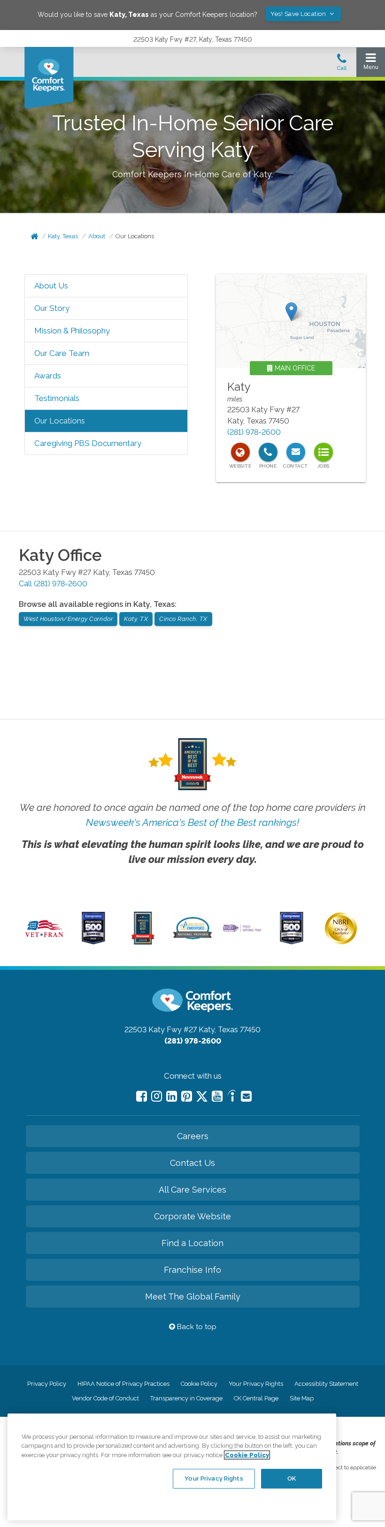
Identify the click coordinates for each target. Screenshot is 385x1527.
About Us (51, 285)
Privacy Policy (46, 1383)
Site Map (302, 1398)
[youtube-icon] (217, 1096)
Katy (238, 386)
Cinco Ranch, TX (183, 618)
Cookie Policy (199, 1383)
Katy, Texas (63, 236)
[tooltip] (240, 452)
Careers (192, 1136)
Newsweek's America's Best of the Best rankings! (192, 822)
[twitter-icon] (202, 1097)
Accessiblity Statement (326, 1383)
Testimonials (56, 398)
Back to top (195, 1327)
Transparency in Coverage (186, 1398)
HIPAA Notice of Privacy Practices (123, 1383)
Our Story (51, 308)
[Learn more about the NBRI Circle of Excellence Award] (340, 942)
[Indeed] (232, 1097)
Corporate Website (192, 1216)
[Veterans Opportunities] (44, 939)
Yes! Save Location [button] (299, 13)
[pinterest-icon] (186, 1096)
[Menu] (370, 63)
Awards (47, 375)
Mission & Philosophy (72, 330)
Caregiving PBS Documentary (87, 443)
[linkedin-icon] (171, 1096)
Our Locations (135, 236)
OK (291, 1478)
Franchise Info (192, 1270)
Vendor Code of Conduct (105, 1398)
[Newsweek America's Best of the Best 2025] (142, 942)
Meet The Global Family (192, 1296)
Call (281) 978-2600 (53, 583)
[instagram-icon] (156, 1096)
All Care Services (192, 1189)
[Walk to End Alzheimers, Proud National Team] (242, 931)
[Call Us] (341, 64)
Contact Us (192, 1163)
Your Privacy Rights (256, 1383)
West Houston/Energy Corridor (68, 618)
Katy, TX (136, 618)
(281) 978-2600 (254, 432)
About (96, 236)
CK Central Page (256, 1398)
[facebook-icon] (141, 1096)
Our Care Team (61, 353)
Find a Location (192, 1243)
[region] (172, 1467)
